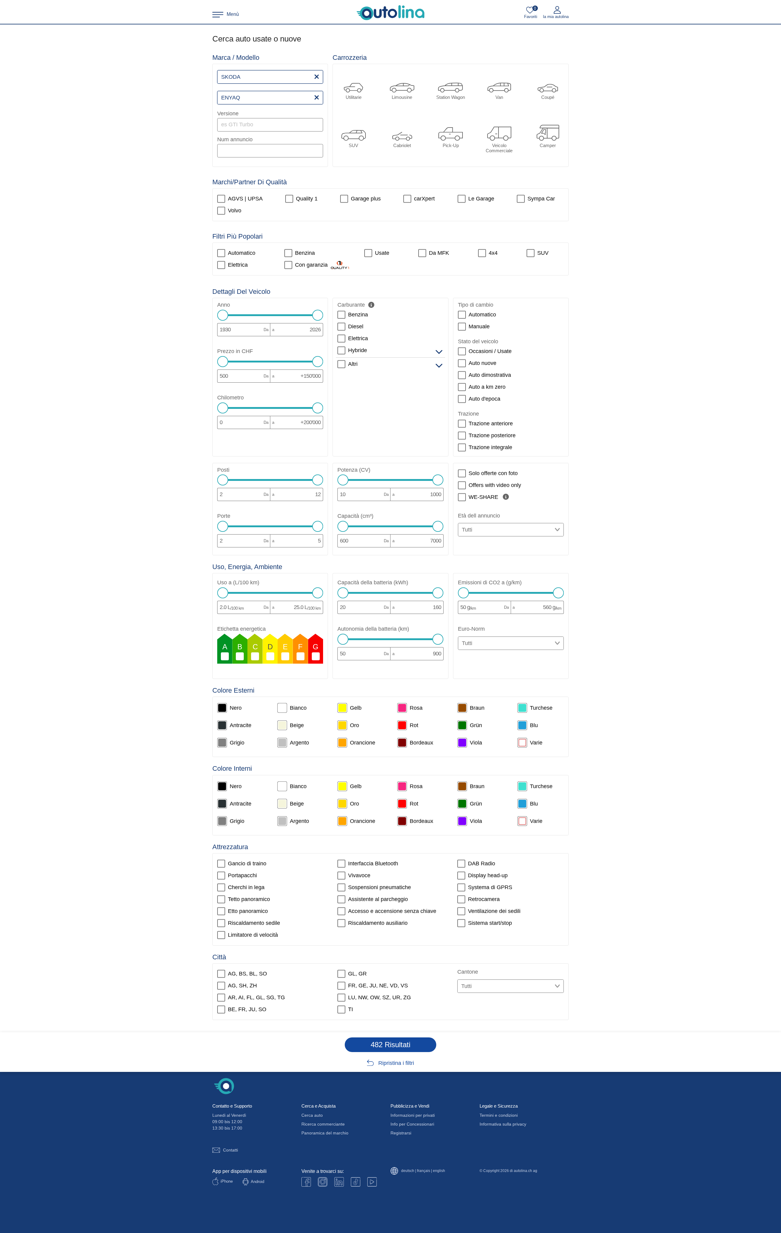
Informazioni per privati (412, 1115)
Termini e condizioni (499, 1115)
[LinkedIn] (339, 1182)
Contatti (230, 1150)
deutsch (407, 1171)
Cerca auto (312, 1115)
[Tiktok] (355, 1182)
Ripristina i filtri (396, 1063)
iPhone (227, 1181)
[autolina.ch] (390, 13)
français (423, 1171)
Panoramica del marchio (324, 1132)
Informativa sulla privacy (503, 1124)
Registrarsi (400, 1132)
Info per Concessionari (412, 1124)
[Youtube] (322, 1182)
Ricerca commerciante (323, 1124)
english (439, 1171)
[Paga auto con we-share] (505, 496)
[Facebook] (306, 1182)
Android (257, 1181)
